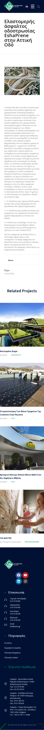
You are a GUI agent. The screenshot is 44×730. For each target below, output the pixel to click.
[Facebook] (19, 575)
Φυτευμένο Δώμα (8, 351)
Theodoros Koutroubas (11, 542)
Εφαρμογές (16, 355)
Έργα (13, 418)
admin (5, 355)
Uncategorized (32, 542)
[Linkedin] (19, 581)
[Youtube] (25, 575)
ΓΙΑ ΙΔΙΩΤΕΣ (5, 538)
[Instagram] (25, 581)
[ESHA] (13, 6)
